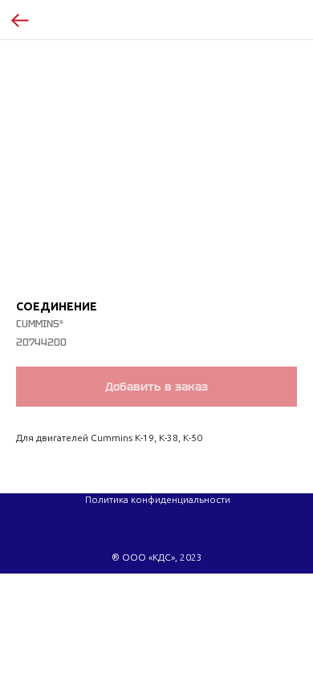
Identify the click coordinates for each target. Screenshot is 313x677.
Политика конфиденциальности (157, 499)
